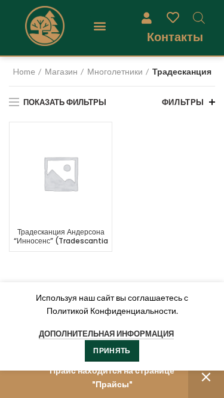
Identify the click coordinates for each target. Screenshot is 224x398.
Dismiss (206, 377)
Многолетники (115, 71)
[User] (146, 17)
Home (24, 71)
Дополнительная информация (106, 333)
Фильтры (183, 102)
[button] (99, 26)
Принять (111, 350)
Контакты (175, 36)
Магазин (61, 71)
